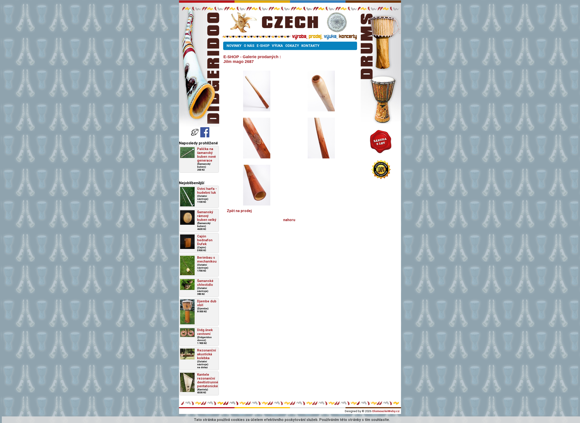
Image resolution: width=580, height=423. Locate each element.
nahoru (289, 220)
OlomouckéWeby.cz (386, 411)
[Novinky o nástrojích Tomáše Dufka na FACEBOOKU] (195, 136)
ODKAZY (292, 46)
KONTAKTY (310, 46)
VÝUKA (277, 46)
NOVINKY (234, 46)
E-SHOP (263, 46)
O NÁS (249, 46)
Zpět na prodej (239, 211)
